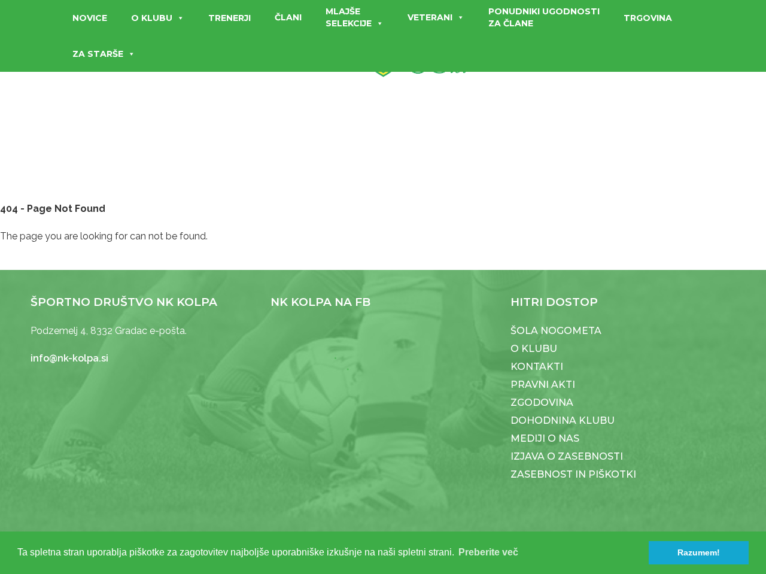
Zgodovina (541, 402)
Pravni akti (542, 384)
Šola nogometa (555, 330)
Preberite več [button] (488, 552)
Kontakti (536, 366)
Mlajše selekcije (349, 17)
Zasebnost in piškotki (573, 474)
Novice (89, 18)
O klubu (151, 18)
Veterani (430, 17)
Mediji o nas (544, 438)
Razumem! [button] (698, 552)
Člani (288, 17)
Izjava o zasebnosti (566, 456)
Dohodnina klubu (562, 420)
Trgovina (648, 18)
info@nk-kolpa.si (69, 358)
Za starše (97, 53)
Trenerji (229, 18)
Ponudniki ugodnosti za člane (544, 17)
